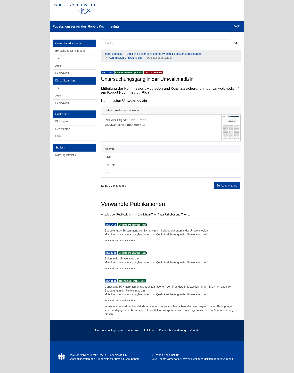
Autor (58, 65)
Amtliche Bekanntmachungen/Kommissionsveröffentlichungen (164, 53)
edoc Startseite (114, 53)
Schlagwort (62, 73)
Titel (57, 58)
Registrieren (62, 129)
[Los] (235, 43)
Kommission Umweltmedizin (126, 57)
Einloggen (61, 121)
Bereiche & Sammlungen (70, 50)
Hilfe (58, 136)
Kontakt (194, 330)
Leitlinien (149, 330)
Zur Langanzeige (227, 185)
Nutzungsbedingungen (109, 330)
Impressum (133, 330)
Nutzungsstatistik (65, 155)
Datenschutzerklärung (172, 330)
